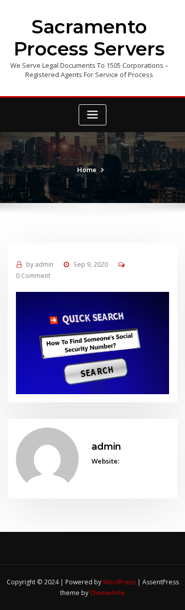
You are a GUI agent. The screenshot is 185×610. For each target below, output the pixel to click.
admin (39, 264)
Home (87, 169)
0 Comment (33, 275)
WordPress (119, 582)
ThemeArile (107, 592)
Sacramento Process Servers (89, 38)
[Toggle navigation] (92, 114)
